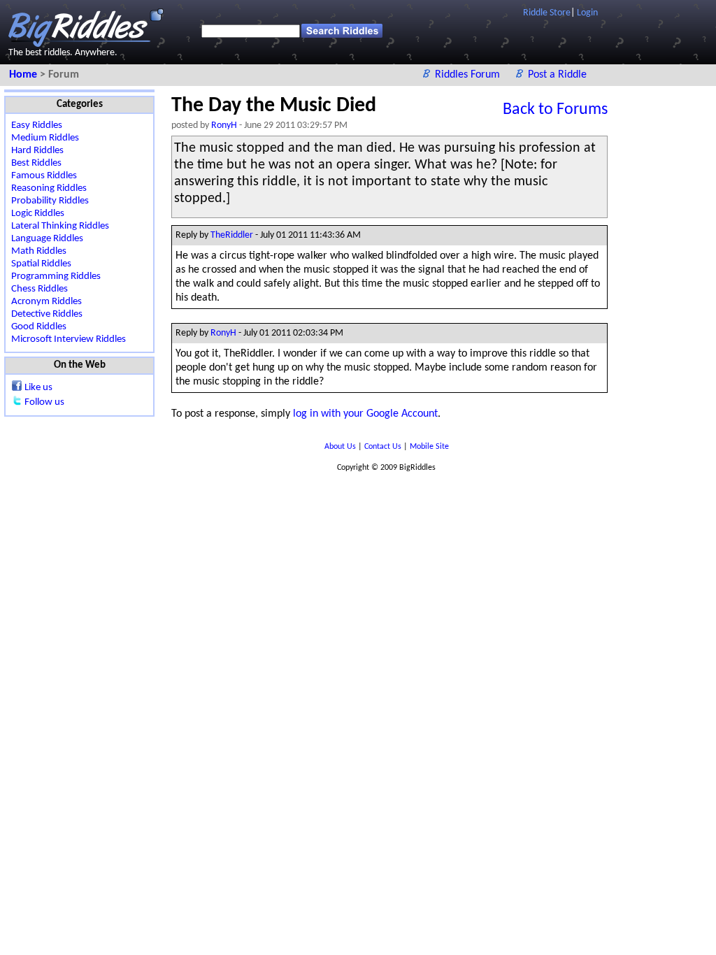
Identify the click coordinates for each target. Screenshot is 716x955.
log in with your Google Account (365, 413)
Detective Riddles (47, 314)
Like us (38, 387)
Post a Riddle (557, 74)
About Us (341, 447)
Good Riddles (38, 327)
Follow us (44, 402)
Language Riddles (47, 239)
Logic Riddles (37, 213)
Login (587, 13)
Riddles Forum (469, 74)
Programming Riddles (56, 276)
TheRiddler (231, 235)
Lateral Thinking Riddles (60, 226)
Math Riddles (38, 251)
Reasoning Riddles (49, 188)
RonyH (224, 125)
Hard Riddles (37, 150)
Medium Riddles (45, 138)
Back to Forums (555, 109)
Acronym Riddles (46, 301)
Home (24, 74)
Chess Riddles (39, 289)
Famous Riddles (44, 176)
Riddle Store (547, 13)
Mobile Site (429, 447)
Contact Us (383, 447)
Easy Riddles (36, 125)
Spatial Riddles (41, 264)
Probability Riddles (50, 201)
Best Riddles (36, 163)
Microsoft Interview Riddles (68, 339)
